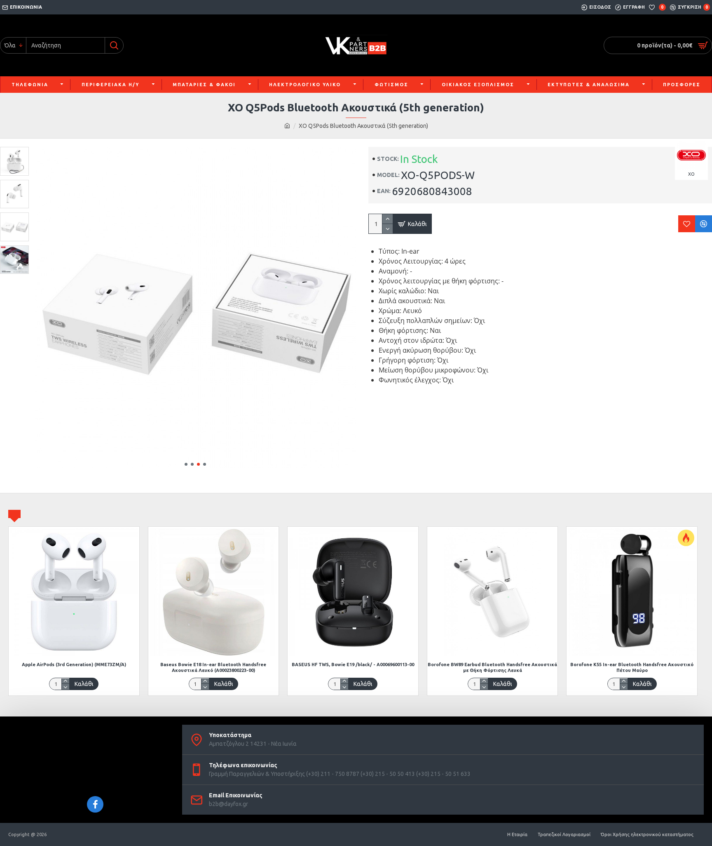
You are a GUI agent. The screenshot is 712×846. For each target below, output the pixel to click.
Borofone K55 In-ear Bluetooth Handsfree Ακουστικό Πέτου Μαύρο (631, 667)
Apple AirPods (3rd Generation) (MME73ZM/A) (74, 664)
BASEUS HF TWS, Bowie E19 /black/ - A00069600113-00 (353, 664)
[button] (186, 464)
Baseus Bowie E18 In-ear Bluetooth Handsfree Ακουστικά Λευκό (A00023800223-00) (213, 667)
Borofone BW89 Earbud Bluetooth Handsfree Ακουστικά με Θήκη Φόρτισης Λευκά (492, 667)
